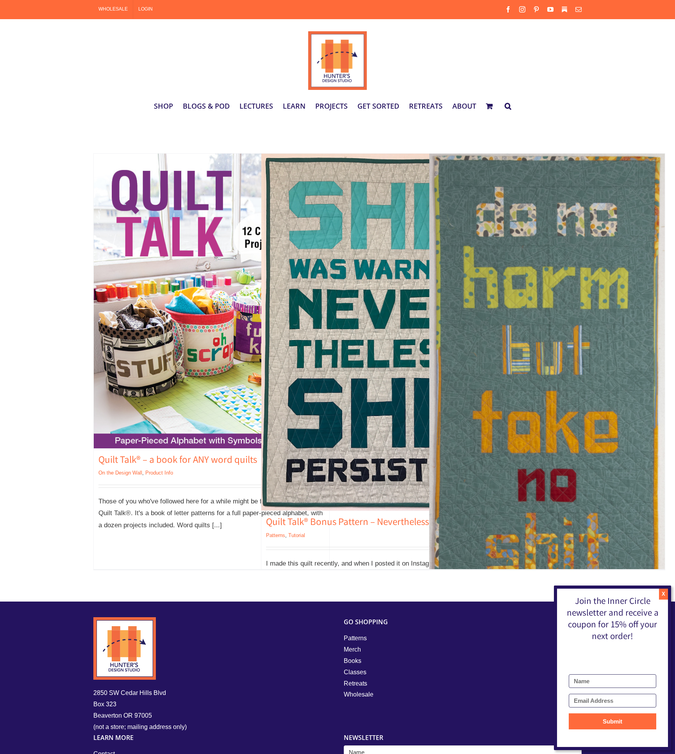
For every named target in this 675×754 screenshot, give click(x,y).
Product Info (159, 473)
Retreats (355, 683)
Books (352, 660)
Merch (352, 649)
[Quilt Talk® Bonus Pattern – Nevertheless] (379, 332)
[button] (508, 106)
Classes (355, 672)
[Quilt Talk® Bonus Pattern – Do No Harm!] (547, 382)
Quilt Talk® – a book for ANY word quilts (177, 461)
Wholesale (358, 694)
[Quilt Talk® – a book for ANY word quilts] (211, 301)
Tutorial (296, 535)
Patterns (275, 535)
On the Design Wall (120, 473)
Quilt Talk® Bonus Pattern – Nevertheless (347, 523)
